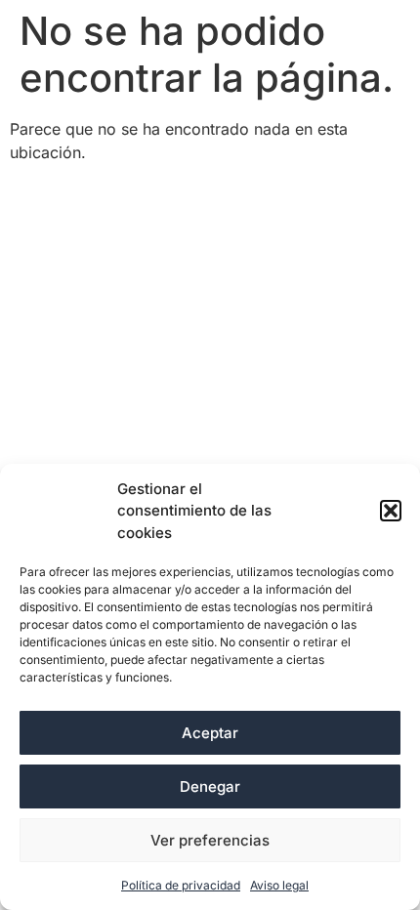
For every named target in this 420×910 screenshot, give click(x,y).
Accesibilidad (73, 196)
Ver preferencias (210, 840)
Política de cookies (284, 229)
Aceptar (210, 733)
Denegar (210, 786)
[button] (390, 510)
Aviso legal (279, 885)
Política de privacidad (180, 885)
